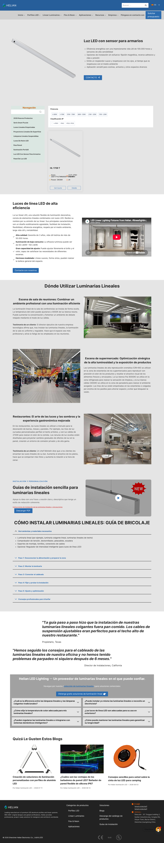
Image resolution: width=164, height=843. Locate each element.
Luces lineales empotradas (24, 127)
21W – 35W (92, 114)
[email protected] (141, 806)
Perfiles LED (73, 811)
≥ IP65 (56, 123)
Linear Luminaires (76, 816)
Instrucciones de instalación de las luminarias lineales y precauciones (37, 507)
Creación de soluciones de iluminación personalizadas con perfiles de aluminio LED (34, 780)
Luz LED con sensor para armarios (26, 154)
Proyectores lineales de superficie (27, 132)
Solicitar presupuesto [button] (153, 15)
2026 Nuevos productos (23, 118)
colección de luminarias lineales (79, 686)
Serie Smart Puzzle (20, 123)
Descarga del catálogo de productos (111, 817)
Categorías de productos (77, 805)
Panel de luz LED (20, 159)
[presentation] (34, 759)
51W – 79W (71, 114)
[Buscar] (40, 112)
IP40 (62, 123)
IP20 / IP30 (70, 123)
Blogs (102, 811)
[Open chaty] (158, 829)
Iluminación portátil (21, 150)
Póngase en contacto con (132, 15)
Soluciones (104, 805)
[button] (58, 188)
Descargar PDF (23, 510)
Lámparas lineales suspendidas (25, 136)
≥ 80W (54, 114)
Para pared (17, 145)
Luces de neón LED (21, 141)
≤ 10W (62, 114)
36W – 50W (82, 114)
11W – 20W (103, 114)
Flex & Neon (73, 821)
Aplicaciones (74, 826)
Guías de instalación (109, 824)
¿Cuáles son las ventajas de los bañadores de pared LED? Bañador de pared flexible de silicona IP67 (80, 780)
